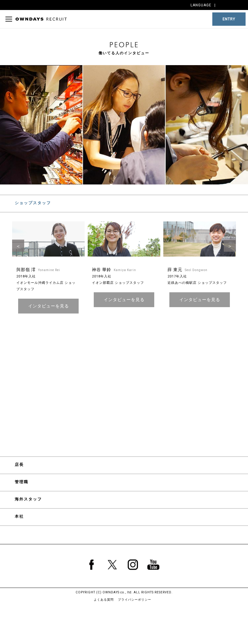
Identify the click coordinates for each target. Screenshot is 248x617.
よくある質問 (104, 599)
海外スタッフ (28, 499)
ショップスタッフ (33, 203)
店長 (19, 464)
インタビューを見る (48, 306)
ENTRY (229, 19)
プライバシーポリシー (134, 599)
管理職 (21, 481)
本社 (19, 516)
